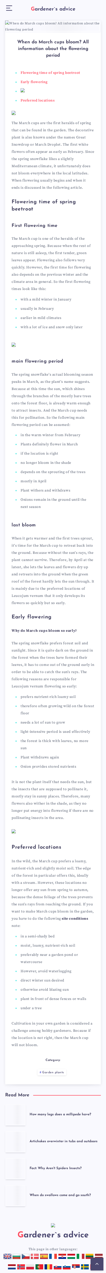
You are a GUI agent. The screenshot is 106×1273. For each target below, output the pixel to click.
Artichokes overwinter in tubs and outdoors (64, 1141)
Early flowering (34, 82)
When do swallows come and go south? (60, 1195)
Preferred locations (38, 100)
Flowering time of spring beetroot (50, 73)
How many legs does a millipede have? (60, 1114)
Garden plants (53, 1072)
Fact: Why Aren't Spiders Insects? (56, 1168)
